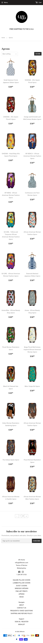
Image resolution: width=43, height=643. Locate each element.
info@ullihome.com (21, 563)
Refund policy (21, 568)
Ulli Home (21, 560)
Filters (38, 54)
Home (3, 37)
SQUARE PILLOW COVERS (21, 580)
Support (21, 619)
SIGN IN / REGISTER (21, 622)
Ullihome (22, 631)
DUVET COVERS (21, 586)
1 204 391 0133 (21, 575)
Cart (40, 2)
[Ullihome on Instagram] (23, 572)
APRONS (21, 594)
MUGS (21, 597)
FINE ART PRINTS (21, 591)
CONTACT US (21, 608)
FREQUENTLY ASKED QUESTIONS (21, 611)
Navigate (21, 602)
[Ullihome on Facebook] (19, 572)
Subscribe (36, 541)
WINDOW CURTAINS (21, 588)
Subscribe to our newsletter (21, 531)
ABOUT (21, 605)
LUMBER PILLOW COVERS (21, 583)
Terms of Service (21, 565)
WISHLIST (21, 624)
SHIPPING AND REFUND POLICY (21, 613)
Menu (6, 2)
